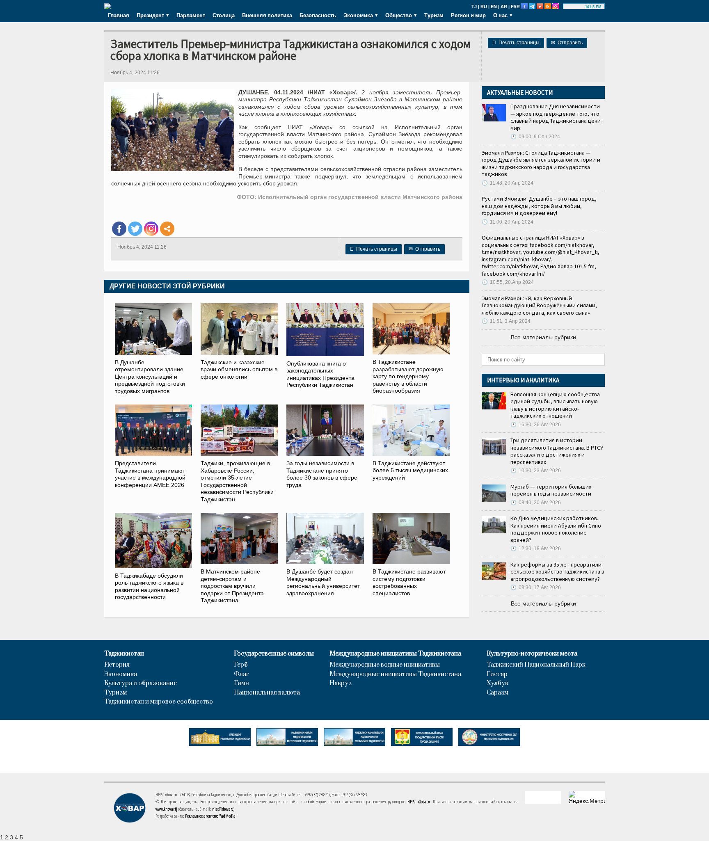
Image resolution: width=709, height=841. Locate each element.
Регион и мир (468, 15)
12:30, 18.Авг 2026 (535, 548)
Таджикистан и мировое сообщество (158, 702)
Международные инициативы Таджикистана (395, 654)
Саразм (497, 693)
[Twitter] (135, 229)
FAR (515, 6)
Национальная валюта (267, 693)
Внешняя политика (267, 15)
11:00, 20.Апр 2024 (507, 222)
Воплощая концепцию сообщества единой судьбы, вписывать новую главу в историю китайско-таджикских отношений (555, 405)
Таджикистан (124, 654)
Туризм (434, 15)
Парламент (190, 15)
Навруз (340, 683)
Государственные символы (274, 654)
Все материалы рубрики (543, 337)
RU (483, 6)
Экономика (120, 674)
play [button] (575, 7)
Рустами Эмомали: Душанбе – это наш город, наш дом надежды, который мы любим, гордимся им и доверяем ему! (539, 206)
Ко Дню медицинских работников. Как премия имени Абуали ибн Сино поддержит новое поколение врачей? (555, 529)
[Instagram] (151, 229)
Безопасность (318, 15)
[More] (167, 229)
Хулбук (497, 683)
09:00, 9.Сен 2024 (535, 136)
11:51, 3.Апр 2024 (506, 321)
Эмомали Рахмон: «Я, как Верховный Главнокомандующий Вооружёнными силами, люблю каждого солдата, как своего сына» (539, 305)
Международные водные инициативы (384, 665)
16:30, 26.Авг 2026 (535, 424)
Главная (118, 15)
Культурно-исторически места (532, 654)
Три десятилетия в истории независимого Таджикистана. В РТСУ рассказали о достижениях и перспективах (556, 451)
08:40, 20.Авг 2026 (535, 502)
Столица (224, 15)
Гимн (241, 683)
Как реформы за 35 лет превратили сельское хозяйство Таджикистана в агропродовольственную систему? (557, 572)
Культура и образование (140, 683)
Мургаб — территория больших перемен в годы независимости (550, 490)
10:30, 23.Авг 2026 (535, 470)
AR (504, 6)
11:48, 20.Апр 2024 (507, 183)
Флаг (241, 674)
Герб (241, 665)
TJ (474, 6)
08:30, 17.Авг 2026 (535, 587)
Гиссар (497, 674)
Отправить (567, 43)
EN (494, 6)
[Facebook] (119, 229)
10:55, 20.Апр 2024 (508, 282)
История (117, 665)
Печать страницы (516, 43)
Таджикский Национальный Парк (536, 665)
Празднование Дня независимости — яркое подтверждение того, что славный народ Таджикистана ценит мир (557, 117)
